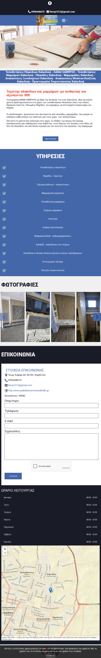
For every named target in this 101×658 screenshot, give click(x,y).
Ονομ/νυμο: (12, 400)
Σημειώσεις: (13, 431)
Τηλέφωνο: (12, 411)
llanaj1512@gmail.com (20, 385)
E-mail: (9, 421)
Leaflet (4, 637)
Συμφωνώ (50, 656)
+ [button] (5, 549)
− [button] (5, 553)
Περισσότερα (50, 139)
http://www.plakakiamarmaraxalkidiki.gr (28, 390)
